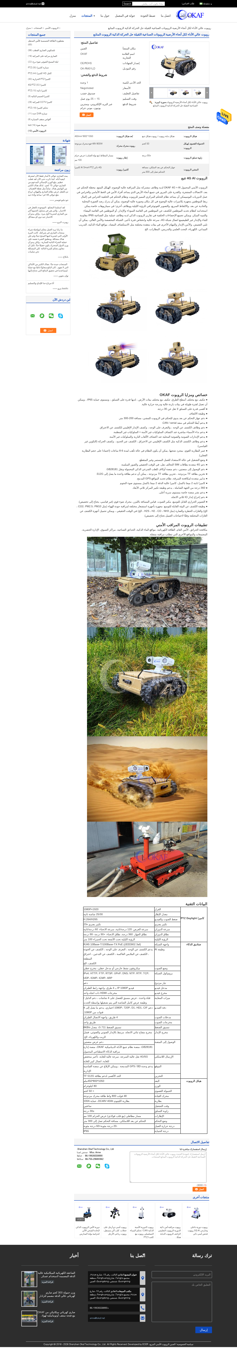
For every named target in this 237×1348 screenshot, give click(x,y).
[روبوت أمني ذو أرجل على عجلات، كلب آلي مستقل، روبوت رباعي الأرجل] (115, 1213)
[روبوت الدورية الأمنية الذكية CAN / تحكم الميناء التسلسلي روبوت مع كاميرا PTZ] (142, 1213)
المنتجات (86, 15)
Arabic (206, 3)
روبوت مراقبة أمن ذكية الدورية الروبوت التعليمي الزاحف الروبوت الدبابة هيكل (169, 1232)
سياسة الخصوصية (185, 1344)
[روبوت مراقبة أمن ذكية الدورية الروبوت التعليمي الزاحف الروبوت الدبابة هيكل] (169, 1213)
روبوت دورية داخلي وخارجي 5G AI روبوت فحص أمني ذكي (198, 1230)
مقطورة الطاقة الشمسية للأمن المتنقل (46, 40)
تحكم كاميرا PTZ (38, 107)
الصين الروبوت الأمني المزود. (161, 1344)
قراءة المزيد (47, 1281)
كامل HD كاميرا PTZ (40, 73)
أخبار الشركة (184, 15)
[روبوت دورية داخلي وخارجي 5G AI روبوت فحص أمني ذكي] (196, 1213)
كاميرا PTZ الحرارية (42, 79)
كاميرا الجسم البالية (40, 96)
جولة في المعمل (125, 15)
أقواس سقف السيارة (41, 119)
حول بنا (105, 15)
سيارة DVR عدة (40, 113)
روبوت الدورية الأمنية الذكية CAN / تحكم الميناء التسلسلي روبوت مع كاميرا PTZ (142, 1232)
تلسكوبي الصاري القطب (44, 50)
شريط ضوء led (37, 125)
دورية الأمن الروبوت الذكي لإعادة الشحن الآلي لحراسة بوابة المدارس (88, 1230)
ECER (145, 1344)
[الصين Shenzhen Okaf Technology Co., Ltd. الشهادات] (37, 155)
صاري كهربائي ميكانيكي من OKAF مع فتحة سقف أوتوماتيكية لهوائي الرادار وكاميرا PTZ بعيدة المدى (56, 1314)
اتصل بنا (166, 15)
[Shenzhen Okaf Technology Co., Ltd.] (151, 92)
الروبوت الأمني (52, 28)
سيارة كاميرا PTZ (38, 67)
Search (127, 3)
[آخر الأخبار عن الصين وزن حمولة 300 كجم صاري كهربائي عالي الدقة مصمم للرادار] (29, 1298)
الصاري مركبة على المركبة (45, 56)
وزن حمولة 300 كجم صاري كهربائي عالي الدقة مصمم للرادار (57, 1294)
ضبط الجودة (148, 15)
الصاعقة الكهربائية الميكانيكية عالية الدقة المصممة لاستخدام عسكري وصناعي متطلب (56, 1274)
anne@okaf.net (33, 3)
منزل (72, 15)
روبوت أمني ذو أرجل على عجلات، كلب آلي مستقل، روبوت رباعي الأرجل (115, 1230)
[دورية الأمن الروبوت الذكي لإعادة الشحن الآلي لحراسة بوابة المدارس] (88, 1213)
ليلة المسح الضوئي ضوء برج (45, 61)
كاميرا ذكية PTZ (37, 90)
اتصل (88, 114)
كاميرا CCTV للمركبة (42, 102)
